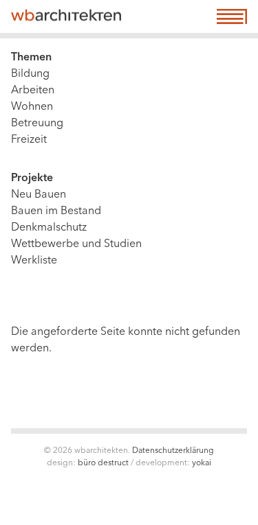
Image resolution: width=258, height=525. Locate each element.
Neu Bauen (38, 194)
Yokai (201, 463)
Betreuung (37, 123)
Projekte (32, 178)
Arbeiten (32, 90)
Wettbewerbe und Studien (76, 244)
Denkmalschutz (49, 227)
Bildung (30, 74)
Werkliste (34, 260)
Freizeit (29, 140)
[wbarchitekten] (66, 17)
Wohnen (32, 107)
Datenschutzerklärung (173, 451)
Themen (31, 57)
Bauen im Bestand (56, 211)
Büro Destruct (103, 463)
